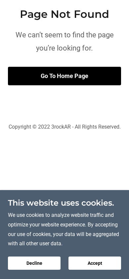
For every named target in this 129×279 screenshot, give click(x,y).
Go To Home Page (64, 75)
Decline (34, 263)
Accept (95, 263)
